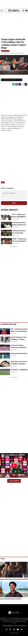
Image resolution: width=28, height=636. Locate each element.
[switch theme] (23, 10)
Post (14, 203)
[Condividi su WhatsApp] (13, 84)
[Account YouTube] (18, 629)
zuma (5, 53)
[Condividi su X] (19, 84)
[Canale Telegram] (21, 629)
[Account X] (6, 629)
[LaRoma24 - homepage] (14, 10)
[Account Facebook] (10, 629)
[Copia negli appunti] (26, 84)
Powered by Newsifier (14, 633)
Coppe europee (5, 51)
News (3, 182)
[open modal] (26, 10)
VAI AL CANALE (14, 481)
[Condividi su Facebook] (16, 84)
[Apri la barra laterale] (1, 10)
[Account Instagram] (14, 629)
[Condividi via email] (22, 84)
